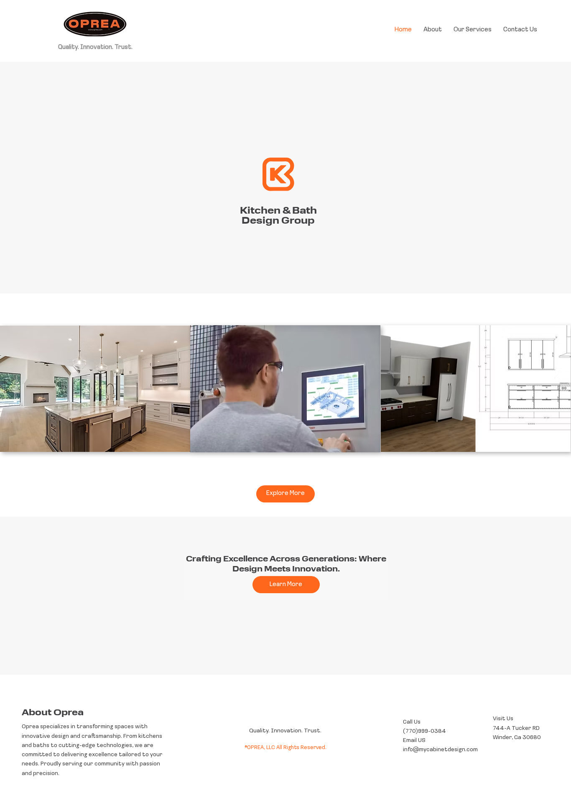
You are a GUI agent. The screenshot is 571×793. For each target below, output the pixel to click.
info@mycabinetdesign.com (440, 749)
